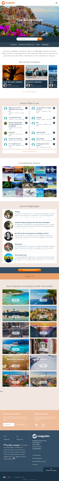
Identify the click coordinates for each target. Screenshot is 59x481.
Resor (5, 436)
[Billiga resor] (4, 477)
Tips (17, 436)
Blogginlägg (45, 44)
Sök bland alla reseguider (29, 91)
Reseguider (14, 44)
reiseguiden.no (25, 479)
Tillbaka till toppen (51, 470)
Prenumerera (21, 424)
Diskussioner (19, 439)
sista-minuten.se (33, 479)
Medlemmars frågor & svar (27, 44)
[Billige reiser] (8, 477)
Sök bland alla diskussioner (29, 151)
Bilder (38, 44)
